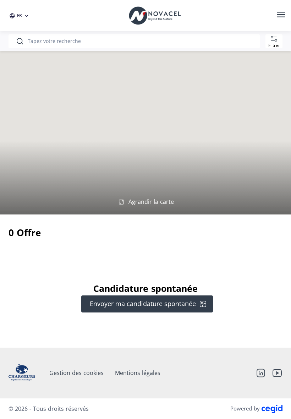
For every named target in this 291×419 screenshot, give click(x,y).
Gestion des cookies (76, 373)
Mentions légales (137, 373)
